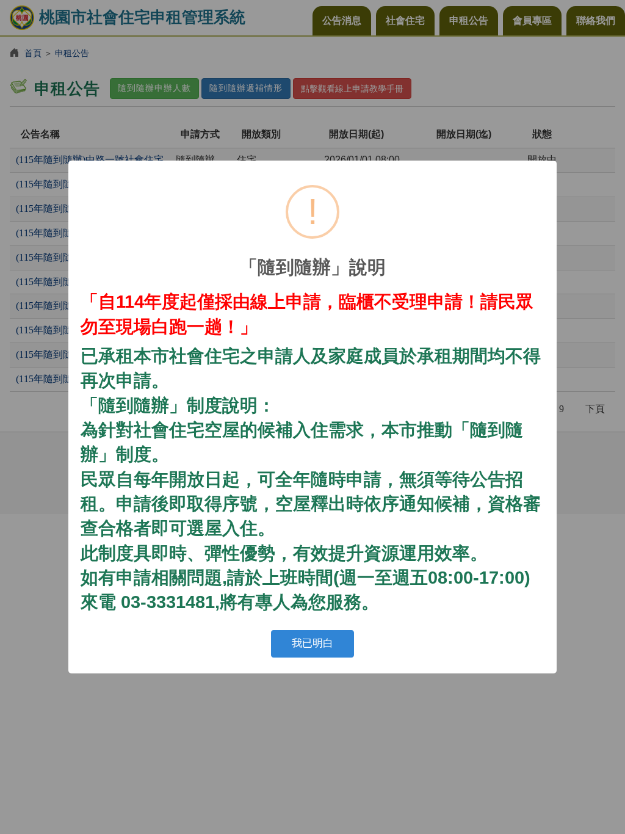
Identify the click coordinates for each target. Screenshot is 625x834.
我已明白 (312, 643)
